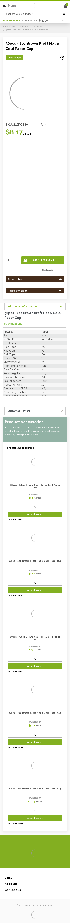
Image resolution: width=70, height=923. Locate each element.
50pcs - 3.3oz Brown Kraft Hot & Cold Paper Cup (35, 486)
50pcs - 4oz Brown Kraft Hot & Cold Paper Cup (35, 561)
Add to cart (36, 514)
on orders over (25, 20)
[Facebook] (23, 863)
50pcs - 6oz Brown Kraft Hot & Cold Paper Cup (35, 712)
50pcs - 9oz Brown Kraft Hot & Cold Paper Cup (35, 788)
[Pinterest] (40, 863)
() (66, 21)
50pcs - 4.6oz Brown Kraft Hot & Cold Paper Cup (35, 638)
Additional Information (22, 306)
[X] (28, 863)
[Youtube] (46, 863)
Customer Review (18, 411)
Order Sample (14, 57)
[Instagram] (34, 863)
